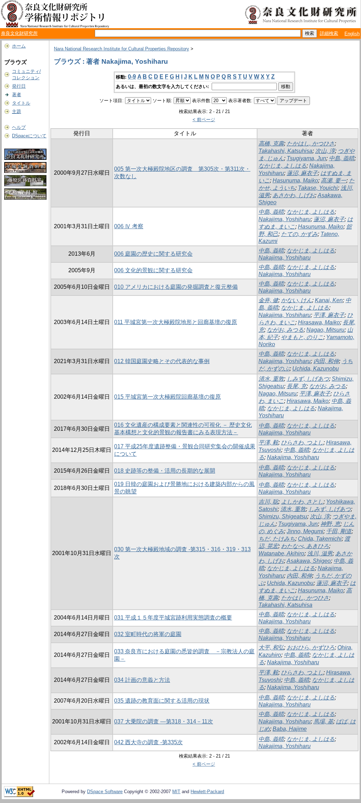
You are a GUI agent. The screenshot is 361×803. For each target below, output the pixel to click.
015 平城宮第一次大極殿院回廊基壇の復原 (167, 397)
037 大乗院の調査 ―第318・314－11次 (163, 721)
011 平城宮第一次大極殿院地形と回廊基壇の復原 (175, 322)
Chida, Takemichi (320, 539)
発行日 (19, 86)
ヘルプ (19, 127)
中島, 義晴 (341, 158)
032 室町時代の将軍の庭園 (147, 634)
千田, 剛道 (338, 531)
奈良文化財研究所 (19, 33)
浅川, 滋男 (319, 553)
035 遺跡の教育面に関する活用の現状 (162, 701)
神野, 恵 (330, 524)
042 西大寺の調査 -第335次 (148, 742)
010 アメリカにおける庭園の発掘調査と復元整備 (176, 287)
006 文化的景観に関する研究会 (153, 270)
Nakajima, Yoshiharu (285, 219)
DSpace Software (105, 791)
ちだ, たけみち (277, 539)
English (352, 33)
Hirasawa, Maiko (319, 322)
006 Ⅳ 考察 (128, 226)
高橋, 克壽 (271, 144)
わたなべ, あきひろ (305, 546)
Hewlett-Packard (207, 791)
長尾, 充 (296, 386)
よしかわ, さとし (302, 502)
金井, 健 (268, 300)
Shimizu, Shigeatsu (283, 516)
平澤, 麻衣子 (328, 315)
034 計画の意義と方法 (142, 680)
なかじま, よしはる (282, 166)
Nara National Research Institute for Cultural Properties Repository (121, 48)
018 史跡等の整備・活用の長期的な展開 (164, 471)
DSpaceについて (29, 135)
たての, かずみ (299, 234)
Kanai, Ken (329, 300)
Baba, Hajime (290, 729)
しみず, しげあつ (308, 379)
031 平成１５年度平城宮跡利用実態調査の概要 (173, 618)
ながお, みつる (285, 330)
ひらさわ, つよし (302, 443)
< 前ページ (204, 119)
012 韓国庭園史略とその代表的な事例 (162, 361)
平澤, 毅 (268, 443)
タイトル (21, 103)
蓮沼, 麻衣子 (302, 173)
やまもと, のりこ (302, 337)
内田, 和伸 (326, 361)
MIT (176, 791)
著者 (16, 94)
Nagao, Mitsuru (325, 330)
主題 (16, 111)
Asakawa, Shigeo (309, 561)
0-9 (132, 77)
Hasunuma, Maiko (295, 180)
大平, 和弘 (271, 648)
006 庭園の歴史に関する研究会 (153, 254)
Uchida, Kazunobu (315, 369)
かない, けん (296, 300)
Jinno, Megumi (305, 531)
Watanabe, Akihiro (281, 553)
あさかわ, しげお (294, 195)
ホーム (19, 46)
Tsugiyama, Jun (306, 158)
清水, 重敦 (271, 379)
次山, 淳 (325, 151)
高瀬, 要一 (333, 180)
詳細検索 (329, 33)
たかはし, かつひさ (311, 144)
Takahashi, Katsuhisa (285, 151)
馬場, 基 (323, 721)
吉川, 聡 (268, 502)
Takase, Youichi (318, 188)
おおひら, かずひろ (311, 648)
